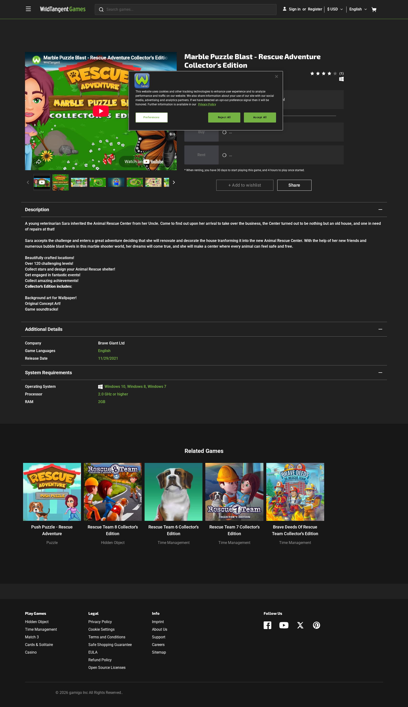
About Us (159, 629)
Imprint (158, 622)
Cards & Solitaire (39, 644)
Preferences (151, 117)
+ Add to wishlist (244, 185)
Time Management (174, 542)
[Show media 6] (134, 182)
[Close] (276, 76)
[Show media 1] (42, 182)
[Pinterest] (316, 625)
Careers (158, 644)
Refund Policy (100, 660)
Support (158, 637)
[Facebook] (267, 625)
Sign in (295, 9)
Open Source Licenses (107, 667)
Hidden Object (113, 542)
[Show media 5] (116, 182)
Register (315, 9)
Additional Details (43, 329)
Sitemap (159, 652)
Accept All (260, 117)
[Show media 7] (153, 182)
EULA (92, 652)
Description (37, 209)
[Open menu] (28, 8)
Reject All (224, 117)
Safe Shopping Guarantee (110, 644)
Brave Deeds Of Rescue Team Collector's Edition (295, 530)
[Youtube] (283, 625)
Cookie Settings (101, 629)
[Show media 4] (97, 182)
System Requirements (48, 372)
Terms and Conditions (106, 637)
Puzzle (52, 542)
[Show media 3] (79, 182)
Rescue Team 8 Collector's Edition (113, 530)
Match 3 (32, 637)
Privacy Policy (100, 622)
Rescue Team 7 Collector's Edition (234, 530)
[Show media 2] (60, 182)
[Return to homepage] (63, 10)
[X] (300, 625)
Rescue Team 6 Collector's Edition (173, 530)
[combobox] (186, 9)
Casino (31, 652)
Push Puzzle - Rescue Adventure (52, 530)
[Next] (174, 182)
